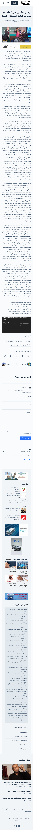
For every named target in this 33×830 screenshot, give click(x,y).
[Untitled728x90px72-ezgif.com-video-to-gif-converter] (16, 47)
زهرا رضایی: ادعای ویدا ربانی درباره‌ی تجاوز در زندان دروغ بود (13, 495)
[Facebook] (28, 356)
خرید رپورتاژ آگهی (22, 745)
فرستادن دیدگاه (25, 438)
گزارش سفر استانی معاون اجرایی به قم (17, 710)
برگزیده (13, 20)
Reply (4, 451)
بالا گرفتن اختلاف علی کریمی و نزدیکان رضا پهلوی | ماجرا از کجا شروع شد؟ (12, 510)
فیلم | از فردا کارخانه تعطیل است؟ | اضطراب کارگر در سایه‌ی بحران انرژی (18, 679)
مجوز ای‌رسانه (28, 811)
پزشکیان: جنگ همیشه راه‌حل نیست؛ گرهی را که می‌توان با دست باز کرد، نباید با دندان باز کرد (16, 691)
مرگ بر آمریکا (26, 345)
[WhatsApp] (11, 356)
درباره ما (29, 809)
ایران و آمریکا (19, 342)
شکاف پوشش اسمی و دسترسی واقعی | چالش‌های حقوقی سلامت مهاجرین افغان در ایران (17, 503)
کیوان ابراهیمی (15, 345)
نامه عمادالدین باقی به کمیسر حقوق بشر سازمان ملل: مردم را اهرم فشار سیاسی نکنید (17, 699)
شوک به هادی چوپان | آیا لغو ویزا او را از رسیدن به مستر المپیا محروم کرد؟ (17, 636)
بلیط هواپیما (23, 732)
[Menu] (3, 3)
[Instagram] (7, 2)
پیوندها (22, 809)
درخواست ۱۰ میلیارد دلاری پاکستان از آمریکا (19, 791)
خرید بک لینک (23, 749)
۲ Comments (18, 787)
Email (29, 404)
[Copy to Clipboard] (5, 356)
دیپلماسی (9, 20)
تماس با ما (14, 809)
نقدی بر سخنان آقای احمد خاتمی (19, 620)
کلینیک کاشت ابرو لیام (21, 736)
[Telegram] (5, 2)
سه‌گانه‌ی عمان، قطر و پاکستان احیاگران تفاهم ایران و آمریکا (17, 647)
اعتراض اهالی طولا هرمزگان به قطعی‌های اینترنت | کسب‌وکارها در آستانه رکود (17, 658)
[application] (16, 325)
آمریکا (28, 342)
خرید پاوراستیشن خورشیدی (19, 741)
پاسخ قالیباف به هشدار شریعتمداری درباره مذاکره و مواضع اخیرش (17, 652)
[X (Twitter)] (8, 2)
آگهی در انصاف (5, 809)
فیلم (6, 20)
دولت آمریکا (9, 342)
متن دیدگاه (28, 413)
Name (29, 396)
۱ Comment (16, 21)
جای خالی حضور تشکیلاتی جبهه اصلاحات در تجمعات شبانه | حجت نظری (17, 705)
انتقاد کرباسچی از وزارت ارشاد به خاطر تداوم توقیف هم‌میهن (12, 517)
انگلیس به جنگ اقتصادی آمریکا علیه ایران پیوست (17, 798)
